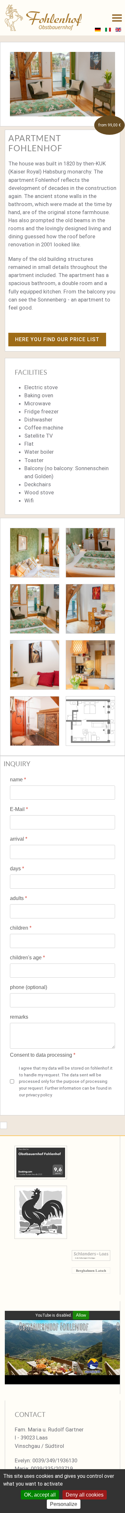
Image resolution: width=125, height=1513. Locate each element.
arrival (18, 839)
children (20, 928)
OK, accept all (40, 1495)
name (18, 779)
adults (18, 898)
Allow (81, 1315)
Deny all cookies (85, 1495)
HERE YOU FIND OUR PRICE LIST (57, 339)
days (17, 868)
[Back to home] (43, 17)
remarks (19, 1017)
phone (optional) (28, 987)
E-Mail (19, 809)
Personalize (63, 1504)
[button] (117, 18)
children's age (27, 957)
